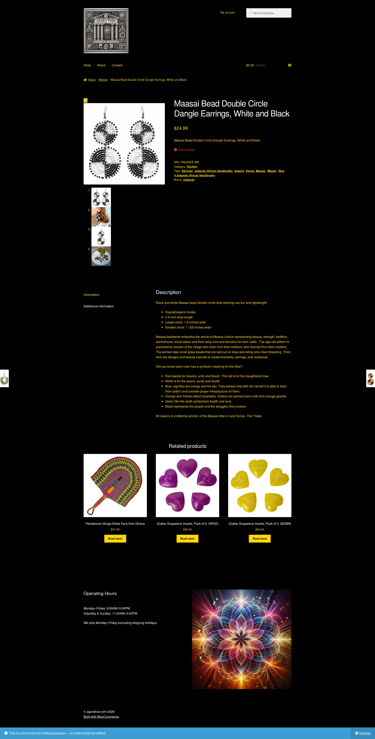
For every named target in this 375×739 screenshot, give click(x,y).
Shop (87, 65)
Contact (117, 65)
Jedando (189, 180)
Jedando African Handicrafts (213, 171)
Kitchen (103, 80)
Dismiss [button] (365, 733)
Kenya (250, 171)
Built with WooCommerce (101, 716)
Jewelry (239, 171)
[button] (86, 100)
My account (228, 12)
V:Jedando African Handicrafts (194, 175)
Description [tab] (91, 294)
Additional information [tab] (99, 306)
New (281, 171)
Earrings (187, 171)
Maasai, (261, 171)
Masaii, (272, 171)
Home (92, 80)
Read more (115, 538)
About (101, 65)
